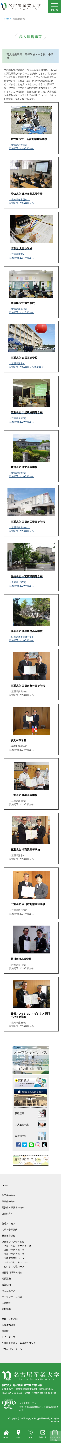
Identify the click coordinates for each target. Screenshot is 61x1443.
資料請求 (42, 1437)
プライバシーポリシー (13, 1349)
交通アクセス (8, 1223)
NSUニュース (8, 1290)
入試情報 (6, 1303)
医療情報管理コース (14, 1258)
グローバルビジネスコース (19, 1246)
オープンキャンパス (55, 1438)
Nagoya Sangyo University (38, 1418)
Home (7, 19)
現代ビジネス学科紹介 (13, 1241)
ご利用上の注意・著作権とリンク (19, 1343)
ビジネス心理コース (14, 1266)
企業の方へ (7, 1213)
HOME (6, 1437)
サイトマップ (8, 1337)
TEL (30, 1437)
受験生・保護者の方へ (13, 1207)
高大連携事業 (8, 1325)
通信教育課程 (8, 1235)
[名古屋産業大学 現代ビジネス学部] (20, 6)
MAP (18, 1437)
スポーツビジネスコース (16, 1262)
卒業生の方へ (8, 1201)
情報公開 (6, 1284)
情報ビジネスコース (15, 1254)
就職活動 (6, 1278)
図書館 (5, 1331)
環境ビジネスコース (15, 1250)
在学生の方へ (8, 1195)
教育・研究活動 (10, 1319)
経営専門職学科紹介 (12, 1272)
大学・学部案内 (10, 1229)
